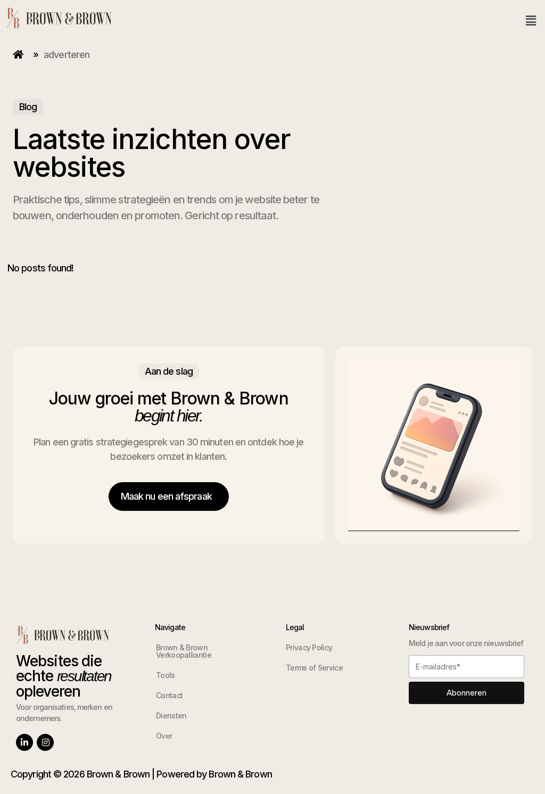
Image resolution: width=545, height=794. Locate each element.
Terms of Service (314, 667)
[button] (531, 20)
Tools (165, 675)
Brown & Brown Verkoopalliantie (183, 651)
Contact (169, 695)
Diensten (171, 715)
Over (164, 735)
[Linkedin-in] (24, 742)
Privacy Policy (309, 647)
